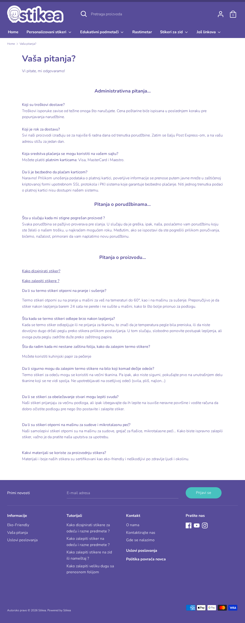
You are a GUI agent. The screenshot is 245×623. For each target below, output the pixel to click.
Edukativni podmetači (100, 32)
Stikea (42, 610)
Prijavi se (203, 492)
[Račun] (220, 12)
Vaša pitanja (17, 532)
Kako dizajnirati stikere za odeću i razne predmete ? (88, 528)
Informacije (17, 515)
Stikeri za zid (172, 32)
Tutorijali (74, 515)
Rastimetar (142, 32)
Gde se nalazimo (140, 540)
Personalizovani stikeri (47, 32)
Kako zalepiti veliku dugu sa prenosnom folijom (90, 569)
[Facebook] (188, 525)
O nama (132, 525)
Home (13, 32)
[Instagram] (205, 525)
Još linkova (207, 32)
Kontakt (133, 515)
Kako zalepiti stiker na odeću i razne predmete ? (88, 541)
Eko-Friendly (18, 525)
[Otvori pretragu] (84, 14)
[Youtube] (197, 525)
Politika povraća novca (146, 559)
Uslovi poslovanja (22, 540)
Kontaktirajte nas (140, 532)
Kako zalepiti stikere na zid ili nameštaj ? (89, 555)
